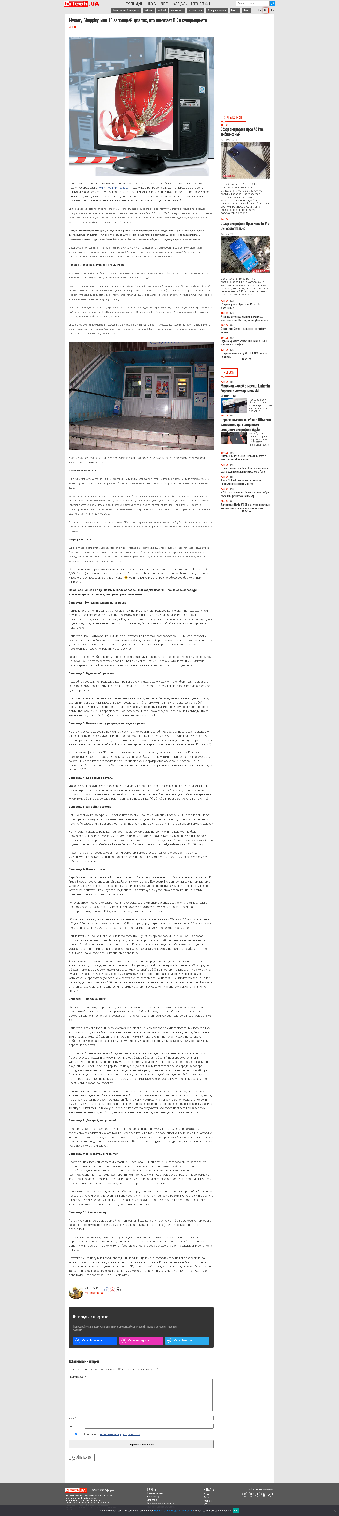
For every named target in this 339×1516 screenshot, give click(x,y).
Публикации (134, 4)
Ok (235, 1510)
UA (260, 10)
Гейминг (148, 10)
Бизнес (234, 10)
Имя (72, 1418)
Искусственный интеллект (126, 10)
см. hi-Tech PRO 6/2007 (114, 187)
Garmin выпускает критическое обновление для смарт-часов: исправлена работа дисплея (245, 457)
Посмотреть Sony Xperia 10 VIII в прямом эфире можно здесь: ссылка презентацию (245, 470)
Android (162, 10)
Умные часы (177, 10)
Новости (151, 4)
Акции (206, 1494)
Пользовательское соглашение (161, 1503)
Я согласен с (111, 1434)
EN (272, 10)
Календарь (180, 4)
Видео (164, 4)
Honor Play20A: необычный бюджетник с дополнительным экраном (241, 497)
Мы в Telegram (184, 1340)
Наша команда (153, 1496)
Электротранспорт (217, 10)
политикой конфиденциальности (120, 1434)
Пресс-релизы (200, 4)
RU (265, 10)
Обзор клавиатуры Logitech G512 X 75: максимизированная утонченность (240, 330)
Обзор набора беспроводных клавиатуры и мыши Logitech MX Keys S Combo (243, 306)
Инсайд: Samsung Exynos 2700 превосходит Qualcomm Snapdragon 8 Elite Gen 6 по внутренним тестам (243, 483)
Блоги (206, 1497)
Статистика (152, 1500)
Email (73, 1426)
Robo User (91, 1288)
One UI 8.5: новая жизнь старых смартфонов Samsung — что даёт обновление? (243, 318)
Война (246, 10)
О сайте (151, 1489)
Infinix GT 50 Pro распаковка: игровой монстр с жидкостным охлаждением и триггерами (245, 342)
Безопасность (195, 10)
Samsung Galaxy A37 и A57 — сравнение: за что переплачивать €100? (245, 355)
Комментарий (76, 1377)
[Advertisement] (247, 39)
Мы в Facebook (92, 1340)
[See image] (141, 106)
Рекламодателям (155, 1493)
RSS (205, 1504)
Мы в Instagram (138, 1340)
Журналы (208, 1500)
